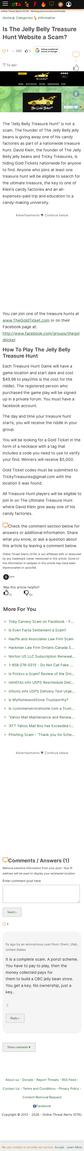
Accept (59, 1147)
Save (11, 576)
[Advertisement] (42, 259)
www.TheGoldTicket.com (26, 320)
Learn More (74, 1147)
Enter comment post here (22, 881)
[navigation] (76, 68)
